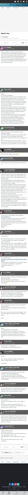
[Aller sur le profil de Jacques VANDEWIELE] (2, 170)
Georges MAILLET (8, 426)
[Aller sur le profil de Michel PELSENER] (2, 159)
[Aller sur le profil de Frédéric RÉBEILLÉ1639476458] (2, 324)
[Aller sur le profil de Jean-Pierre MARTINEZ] (2, 288)
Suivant (22, 42)
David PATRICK (8, 211)
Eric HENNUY (7, 272)
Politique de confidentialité (17, 486)
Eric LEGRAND (7, 149)
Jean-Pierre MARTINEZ (10, 287)
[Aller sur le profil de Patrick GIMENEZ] (2, 352)
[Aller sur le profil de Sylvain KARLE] (2, 232)
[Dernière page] (26, 43)
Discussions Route (14, 38)
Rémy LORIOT (7, 89)
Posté (9, 49)
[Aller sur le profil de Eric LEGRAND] (2, 150)
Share (7, 452)
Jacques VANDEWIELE (9, 169)
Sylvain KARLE (7, 231)
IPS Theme (4, 486)
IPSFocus (9, 486)
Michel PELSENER (8, 158)
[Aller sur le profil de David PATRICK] (2, 211)
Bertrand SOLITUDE (9, 127)
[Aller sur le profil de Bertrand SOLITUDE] (2, 128)
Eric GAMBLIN (5, 36)
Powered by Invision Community (14, 489)
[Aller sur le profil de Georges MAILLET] (2, 427)
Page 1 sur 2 (14, 42)
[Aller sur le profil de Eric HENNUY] (2, 273)
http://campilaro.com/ (6, 217)
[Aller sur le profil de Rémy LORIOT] (2, 90)
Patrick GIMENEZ (8, 351)
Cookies (24, 486)
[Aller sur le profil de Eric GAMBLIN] (2, 48)
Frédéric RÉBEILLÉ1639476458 (11, 323)
